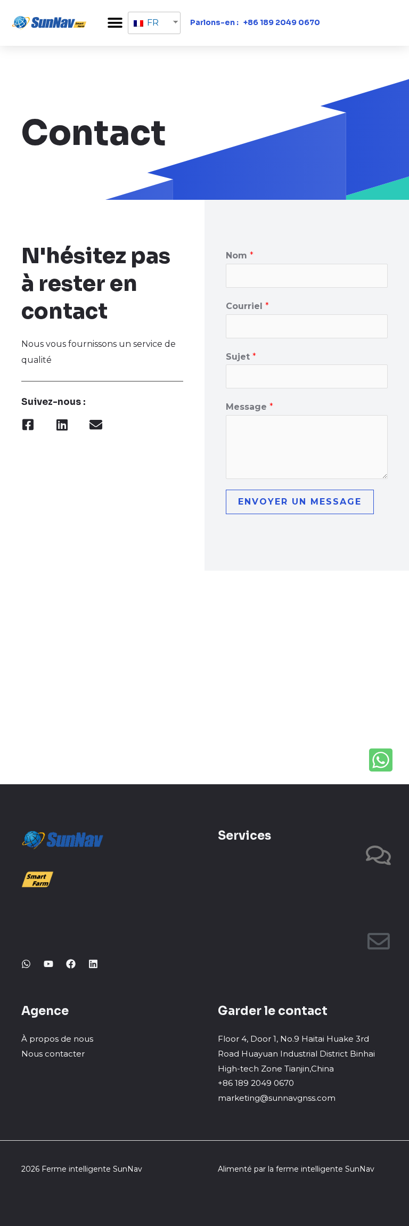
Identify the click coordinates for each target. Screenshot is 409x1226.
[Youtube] (48, 964)
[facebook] (71, 964)
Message (249, 407)
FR (152, 23)
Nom (239, 255)
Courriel (247, 306)
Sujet (241, 357)
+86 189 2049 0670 (281, 22)
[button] (115, 23)
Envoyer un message (300, 502)
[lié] (93, 964)
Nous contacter (53, 1054)
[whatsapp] (26, 964)
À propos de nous (57, 1039)
